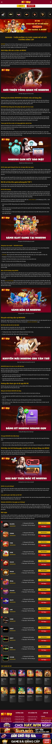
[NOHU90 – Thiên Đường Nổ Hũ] (26, 2)
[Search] (50, 2)
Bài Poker (4, 254)
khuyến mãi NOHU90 (32, 322)
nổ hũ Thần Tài (32, 199)
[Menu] (1, 2)
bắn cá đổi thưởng (9, 280)
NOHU (2, 718)
